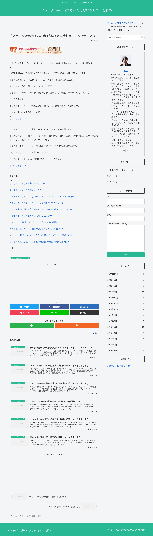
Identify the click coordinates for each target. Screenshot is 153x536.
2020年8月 (125, 285)
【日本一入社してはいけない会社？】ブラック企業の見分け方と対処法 (42, 196)
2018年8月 (125, 315)
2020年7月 (125, 291)
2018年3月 (125, 338)
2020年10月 (125, 273)
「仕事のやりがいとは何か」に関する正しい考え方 (33, 215)
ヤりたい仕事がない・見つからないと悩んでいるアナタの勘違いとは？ (42, 235)
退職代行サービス (115, 181)
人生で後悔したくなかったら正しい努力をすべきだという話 (37, 202)
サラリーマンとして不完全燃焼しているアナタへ (32, 183)
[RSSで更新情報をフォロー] (77, 325)
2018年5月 (125, 326)
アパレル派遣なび (18, 119)
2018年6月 (125, 321)
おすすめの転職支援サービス (20, 258)
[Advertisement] (54, 26)
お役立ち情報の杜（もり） (119, 365)
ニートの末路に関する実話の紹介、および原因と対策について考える (41, 209)
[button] (142, 37)
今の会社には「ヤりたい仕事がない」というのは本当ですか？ (38, 228)
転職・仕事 (112, 175)
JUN (126, 70)
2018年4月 (125, 332)
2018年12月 (125, 303)
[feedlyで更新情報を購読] (32, 325)
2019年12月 (125, 297)
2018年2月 (125, 344)
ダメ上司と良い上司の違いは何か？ (26, 189)
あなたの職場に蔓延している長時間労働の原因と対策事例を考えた (40, 241)
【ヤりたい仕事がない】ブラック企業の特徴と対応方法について (39, 222)
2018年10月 (125, 309)
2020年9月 (125, 279)
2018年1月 (125, 350)
